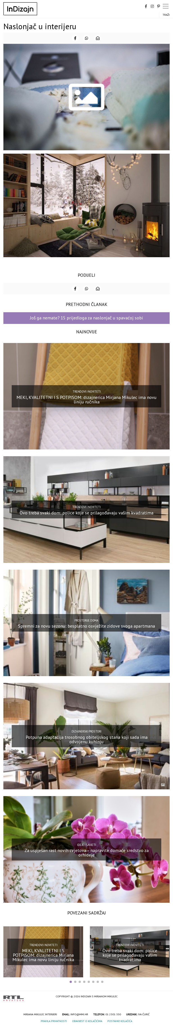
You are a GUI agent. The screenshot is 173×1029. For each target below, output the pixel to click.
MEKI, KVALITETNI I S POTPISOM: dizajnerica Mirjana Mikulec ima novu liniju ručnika (86, 399)
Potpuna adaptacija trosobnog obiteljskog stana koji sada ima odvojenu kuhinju (87, 739)
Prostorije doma (86, 620)
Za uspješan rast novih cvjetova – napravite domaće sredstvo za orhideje (87, 853)
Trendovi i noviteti (87, 392)
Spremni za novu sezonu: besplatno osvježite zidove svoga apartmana (86, 626)
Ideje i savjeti (86, 845)
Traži (166, 14)
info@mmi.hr (79, 1014)
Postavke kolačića (119, 1021)
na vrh (165, 996)
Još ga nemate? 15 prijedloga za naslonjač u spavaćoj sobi (86, 318)
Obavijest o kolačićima (87, 1021)
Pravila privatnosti (54, 1021)
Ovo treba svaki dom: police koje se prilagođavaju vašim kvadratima (86, 513)
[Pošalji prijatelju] (97, 38)
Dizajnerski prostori (86, 731)
